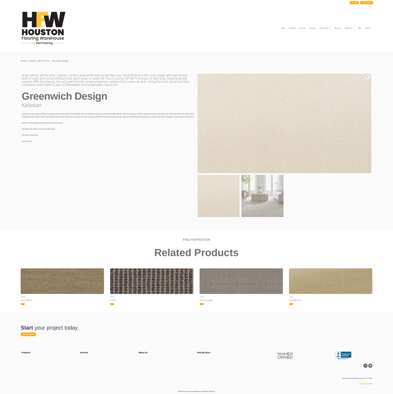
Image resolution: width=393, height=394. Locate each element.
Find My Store (203, 352)
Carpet (32, 60)
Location (312, 28)
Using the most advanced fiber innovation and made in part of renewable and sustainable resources (106, 83)
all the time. (44, 60)
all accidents (30, 75)
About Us (337, 28)
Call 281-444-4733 (365, 384)
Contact (367, 28)
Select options (23, 304)
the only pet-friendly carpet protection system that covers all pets (101, 81)
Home (283, 28)
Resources (348, 28)
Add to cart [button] (112, 304)
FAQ (359, 28)
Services (302, 28)
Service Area (324, 28)
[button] (367, 77)
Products (292, 28)
